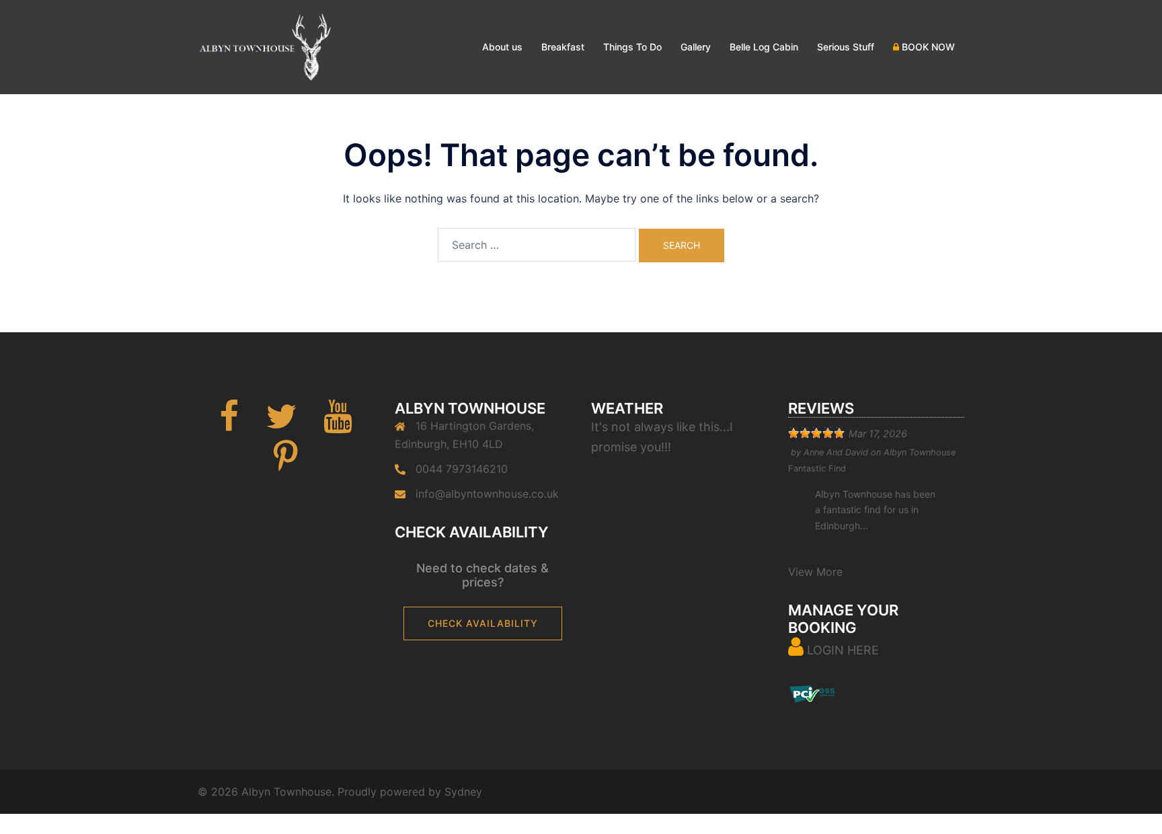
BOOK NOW (927, 46)
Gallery (696, 46)
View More (815, 571)
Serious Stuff (845, 46)
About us (502, 46)
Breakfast (562, 46)
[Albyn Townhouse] (264, 45)
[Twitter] (281, 424)
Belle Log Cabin (764, 46)
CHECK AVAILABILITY (483, 623)
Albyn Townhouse (920, 452)
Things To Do (632, 46)
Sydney (463, 791)
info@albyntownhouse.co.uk (487, 493)
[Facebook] (229, 424)
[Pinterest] (286, 464)
